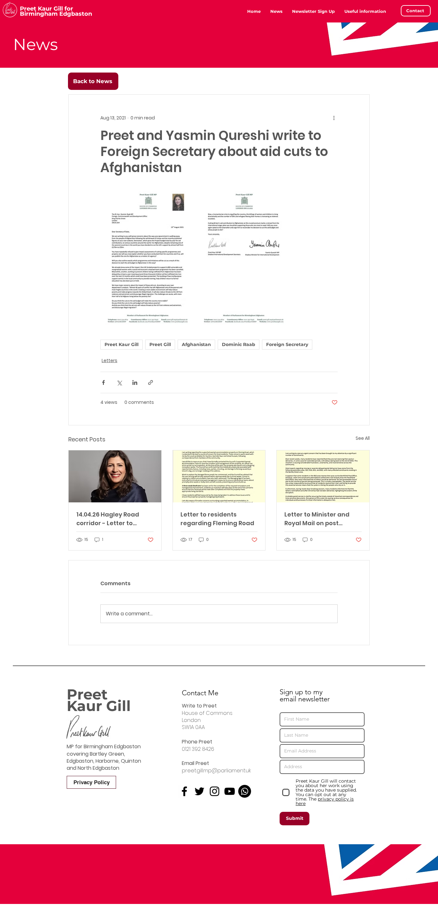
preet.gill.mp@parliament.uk (216, 770)
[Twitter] (199, 791)
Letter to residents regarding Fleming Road (217, 518)
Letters (109, 360)
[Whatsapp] (244, 791)
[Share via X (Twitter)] (119, 382)
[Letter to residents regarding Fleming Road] (219, 476)
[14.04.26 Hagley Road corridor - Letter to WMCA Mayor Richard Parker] (115, 476)
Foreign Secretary (287, 344)
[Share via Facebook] (103, 382)
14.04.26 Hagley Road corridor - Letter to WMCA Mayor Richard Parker (108, 518)
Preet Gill (160, 344)
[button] (365, 11)
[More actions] (334, 118)
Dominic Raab (238, 344)
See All (363, 438)
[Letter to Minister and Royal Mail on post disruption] (323, 476)
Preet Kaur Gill (122, 344)
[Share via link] (150, 382)
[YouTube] (229, 791)
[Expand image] (147, 257)
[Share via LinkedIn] (135, 382)
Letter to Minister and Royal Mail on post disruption (317, 518)
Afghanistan (196, 344)
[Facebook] (184, 791)
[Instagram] (214, 791)
